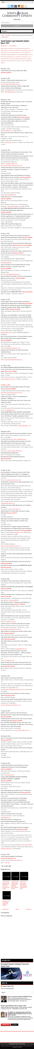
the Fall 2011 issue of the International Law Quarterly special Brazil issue (23, 885)
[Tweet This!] (7, 862)
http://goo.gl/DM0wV (26, 530)
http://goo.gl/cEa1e (27, 291)
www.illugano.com (17, 532)
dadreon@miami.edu (6, 332)
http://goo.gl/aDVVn (6, 72)
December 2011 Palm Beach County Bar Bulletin (6, 903)
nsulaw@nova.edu (9, 660)
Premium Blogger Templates (16, 1046)
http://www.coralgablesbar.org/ (18, 439)
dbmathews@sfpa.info (6, 848)
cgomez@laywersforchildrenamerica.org (11, 629)
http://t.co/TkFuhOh (19, 604)
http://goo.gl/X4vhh (6, 458)
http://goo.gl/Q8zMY (6, 769)
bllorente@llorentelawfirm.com (12, 348)
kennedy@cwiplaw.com (11, 163)
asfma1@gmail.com (10, 410)
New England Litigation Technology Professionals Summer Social (15, 965)
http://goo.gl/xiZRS (23, 829)
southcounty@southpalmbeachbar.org (10, 84)
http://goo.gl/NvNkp (6, 716)
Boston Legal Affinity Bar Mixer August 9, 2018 (13, 1005)
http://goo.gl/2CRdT (25, 177)
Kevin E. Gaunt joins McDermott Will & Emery (20, 996)
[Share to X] (8, 866)
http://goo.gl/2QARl (6, 268)
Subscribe (17, 19)
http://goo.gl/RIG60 (11, 388)
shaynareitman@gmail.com (14, 206)
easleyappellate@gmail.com (13, 274)
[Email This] (5, 866)
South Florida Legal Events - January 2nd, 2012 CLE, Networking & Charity (14, 885)
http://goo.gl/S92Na (6, 588)
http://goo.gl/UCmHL (6, 740)
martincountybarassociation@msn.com (11, 705)
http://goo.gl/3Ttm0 (12, 513)
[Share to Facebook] (10, 866)
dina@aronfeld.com (17, 860)
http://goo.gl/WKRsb (6, 340)
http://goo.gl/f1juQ (9, 633)
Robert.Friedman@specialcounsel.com (10, 546)
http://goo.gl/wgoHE (6, 563)
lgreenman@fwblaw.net (10, 194)
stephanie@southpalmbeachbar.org (13, 359)
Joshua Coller (21, 1044)
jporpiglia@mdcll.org (21, 648)
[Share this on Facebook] (5, 862)
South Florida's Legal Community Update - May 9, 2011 (15, 42)
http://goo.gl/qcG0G (10, 639)
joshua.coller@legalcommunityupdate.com (20, 56)
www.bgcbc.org (9, 142)
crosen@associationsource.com (13, 480)
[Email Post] (2, 866)
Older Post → (29, 909)
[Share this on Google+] (9, 862)
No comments (12, 45)
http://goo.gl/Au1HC (25, 792)
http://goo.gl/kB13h (13, 600)
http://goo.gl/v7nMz (6, 596)
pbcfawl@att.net (16, 509)
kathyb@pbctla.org (5, 817)
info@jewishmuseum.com (10, 379)
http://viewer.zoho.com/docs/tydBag (22, 245)
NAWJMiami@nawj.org (10, 92)
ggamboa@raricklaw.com (8, 503)
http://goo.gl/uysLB (6, 567)
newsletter (8, 35)
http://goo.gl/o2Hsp (6, 212)
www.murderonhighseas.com (22, 730)
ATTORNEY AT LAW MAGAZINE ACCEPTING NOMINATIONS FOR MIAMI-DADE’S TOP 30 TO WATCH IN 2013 (20, 1014)
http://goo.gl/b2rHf (27, 237)
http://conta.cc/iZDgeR (11, 371)
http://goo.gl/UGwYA (18, 253)
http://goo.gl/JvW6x (17, 720)
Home (2, 35)
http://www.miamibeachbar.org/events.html (11, 392)
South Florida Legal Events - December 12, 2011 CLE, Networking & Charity (6, 885)
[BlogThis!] (6, 866)
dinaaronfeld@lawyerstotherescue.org (14, 689)
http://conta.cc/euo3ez (23, 117)
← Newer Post (5, 909)
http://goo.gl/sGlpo (10, 666)
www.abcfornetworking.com (8, 858)
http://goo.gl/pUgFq (6, 198)
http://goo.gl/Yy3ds (10, 695)
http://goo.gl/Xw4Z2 (15, 309)
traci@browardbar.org (6, 262)
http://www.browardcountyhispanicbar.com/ (11, 165)
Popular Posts (5, 1024)
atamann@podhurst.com (25, 425)
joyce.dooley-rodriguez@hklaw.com (13, 451)
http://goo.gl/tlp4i (20, 278)
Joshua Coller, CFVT (8, 986)
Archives (14, 1024)
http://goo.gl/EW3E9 (6, 780)
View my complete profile (7, 988)
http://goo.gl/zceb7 (9, 775)
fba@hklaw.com (8, 130)
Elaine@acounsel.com (10, 621)
